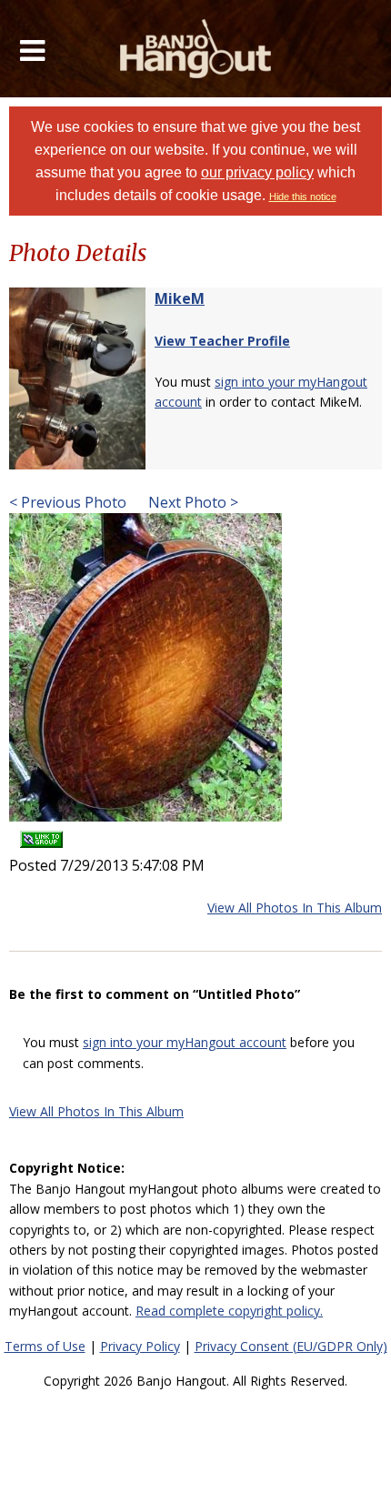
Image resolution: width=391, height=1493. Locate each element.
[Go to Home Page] (196, 48)
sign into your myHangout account (184, 1042)
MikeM (180, 298)
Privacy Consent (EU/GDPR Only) (291, 1346)
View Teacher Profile (222, 340)
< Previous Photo (67, 502)
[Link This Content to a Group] (41, 834)
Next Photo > (191, 502)
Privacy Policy (140, 1346)
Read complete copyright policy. (229, 1310)
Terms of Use (45, 1346)
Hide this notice (302, 196)
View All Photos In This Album (294, 907)
